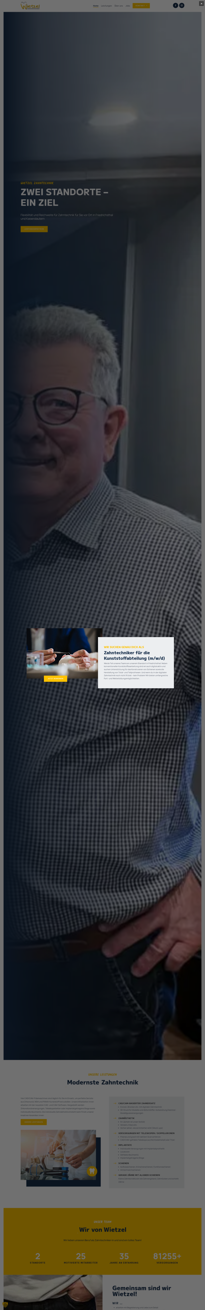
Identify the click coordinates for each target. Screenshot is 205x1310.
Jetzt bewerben (55, 679)
